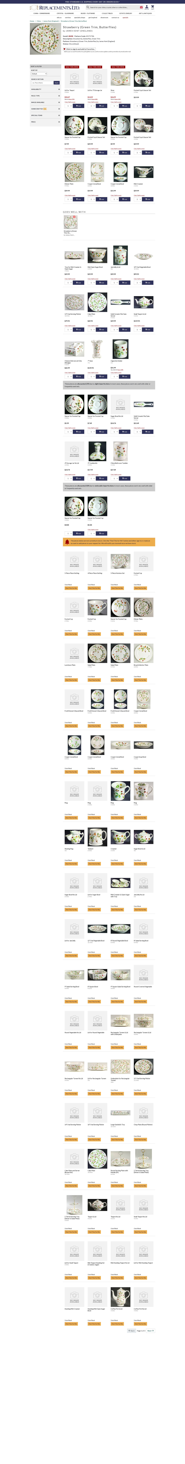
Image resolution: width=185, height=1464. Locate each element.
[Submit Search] (88, 7)
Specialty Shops (79, 17)
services (68, 17)
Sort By (34, 70)
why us (59, 17)
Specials (125, 17)
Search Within (37, 79)
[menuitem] (41, 13)
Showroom (104, 17)
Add (79, 106)
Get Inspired (93, 17)
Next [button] (149, 1331)
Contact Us (115, 17)
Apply (57, 83)
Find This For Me (71, 588)
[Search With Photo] (141, 7)
